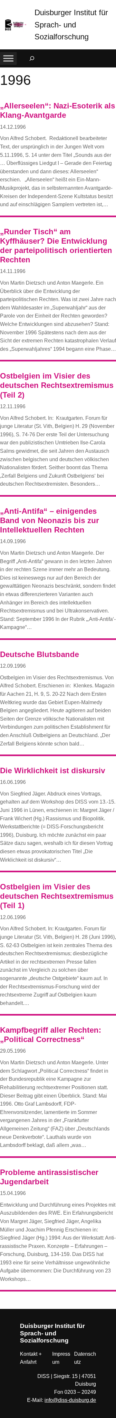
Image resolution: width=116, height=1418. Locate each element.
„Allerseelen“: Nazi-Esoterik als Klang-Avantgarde (57, 110)
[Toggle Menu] (8, 59)
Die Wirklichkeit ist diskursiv (52, 770)
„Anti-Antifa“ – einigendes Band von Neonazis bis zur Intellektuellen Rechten (49, 520)
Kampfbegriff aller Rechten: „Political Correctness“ (50, 1035)
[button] (111, 6)
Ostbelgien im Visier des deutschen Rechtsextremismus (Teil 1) (56, 896)
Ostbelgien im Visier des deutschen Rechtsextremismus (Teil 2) (56, 385)
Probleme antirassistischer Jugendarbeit (49, 1177)
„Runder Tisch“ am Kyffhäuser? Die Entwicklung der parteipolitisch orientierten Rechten (56, 245)
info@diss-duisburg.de (70, 1400)
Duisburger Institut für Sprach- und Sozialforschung (71, 24)
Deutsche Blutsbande (39, 654)
